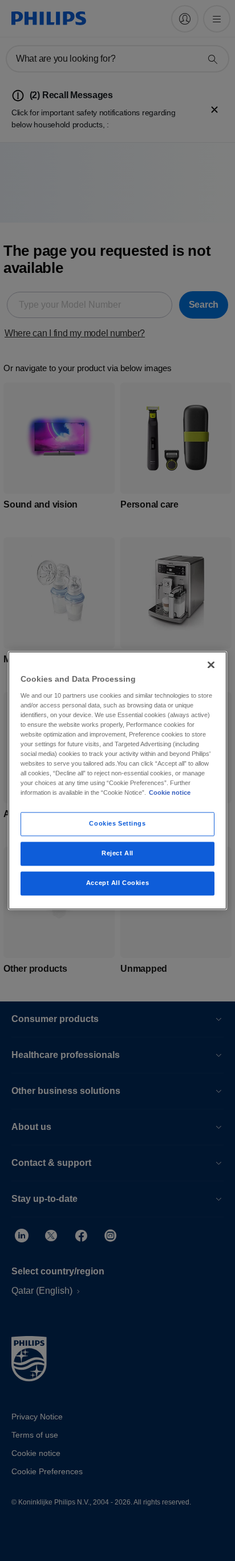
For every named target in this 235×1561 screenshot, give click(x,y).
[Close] (211, 664)
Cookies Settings (117, 823)
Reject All (117, 853)
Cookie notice (170, 793)
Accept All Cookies (117, 883)
